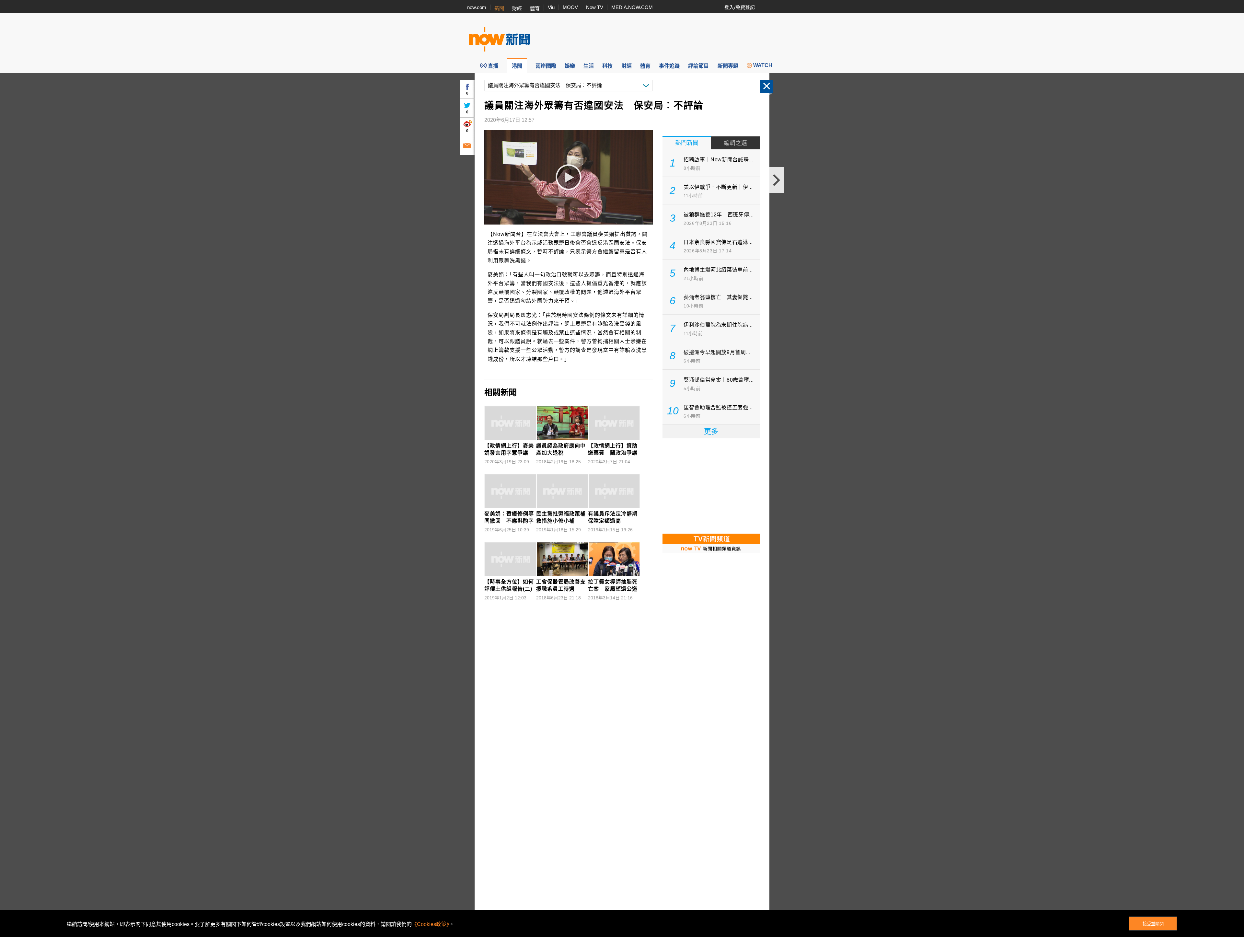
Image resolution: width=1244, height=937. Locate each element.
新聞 (499, 8)
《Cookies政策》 (430, 924)
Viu (551, 7)
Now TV (594, 7)
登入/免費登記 (739, 7)
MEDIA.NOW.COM (632, 7)
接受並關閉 (1153, 923)
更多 (711, 431)
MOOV (570, 7)
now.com (476, 7)
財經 (517, 8)
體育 (535, 8)
